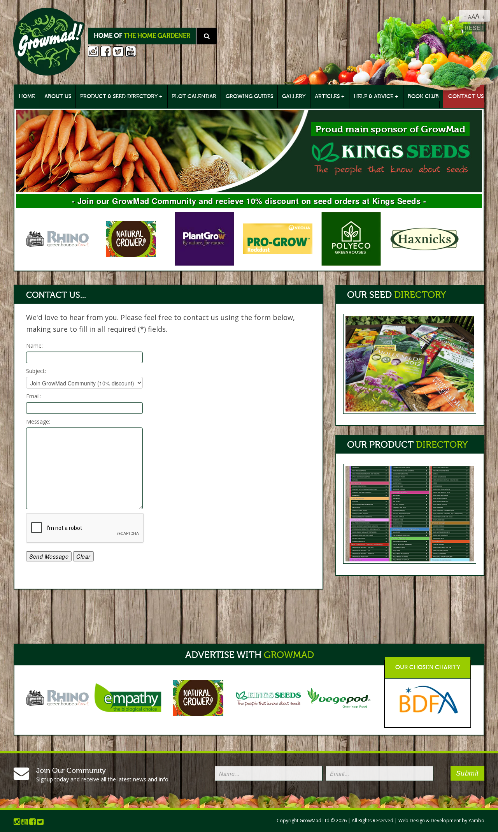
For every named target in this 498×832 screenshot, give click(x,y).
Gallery (293, 96)
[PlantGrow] (206, 238)
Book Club (423, 96)
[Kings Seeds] (249, 138)
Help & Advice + (376, 96)
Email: (33, 396)
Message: (38, 421)
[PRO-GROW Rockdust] (280, 238)
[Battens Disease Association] (425, 699)
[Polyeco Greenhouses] (353, 238)
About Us (57, 96)
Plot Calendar (194, 96)
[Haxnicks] (426, 238)
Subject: (36, 371)
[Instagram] (93, 52)
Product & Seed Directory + (121, 96)
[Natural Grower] (133, 238)
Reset (474, 28)
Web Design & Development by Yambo (441, 820)
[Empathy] (128, 697)
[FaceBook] (106, 52)
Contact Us (466, 96)
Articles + (330, 96)
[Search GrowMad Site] (49, 41)
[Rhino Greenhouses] (59, 238)
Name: (34, 345)
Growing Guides (249, 96)
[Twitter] (118, 52)
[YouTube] (131, 52)
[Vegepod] (339, 697)
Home (27, 96)
